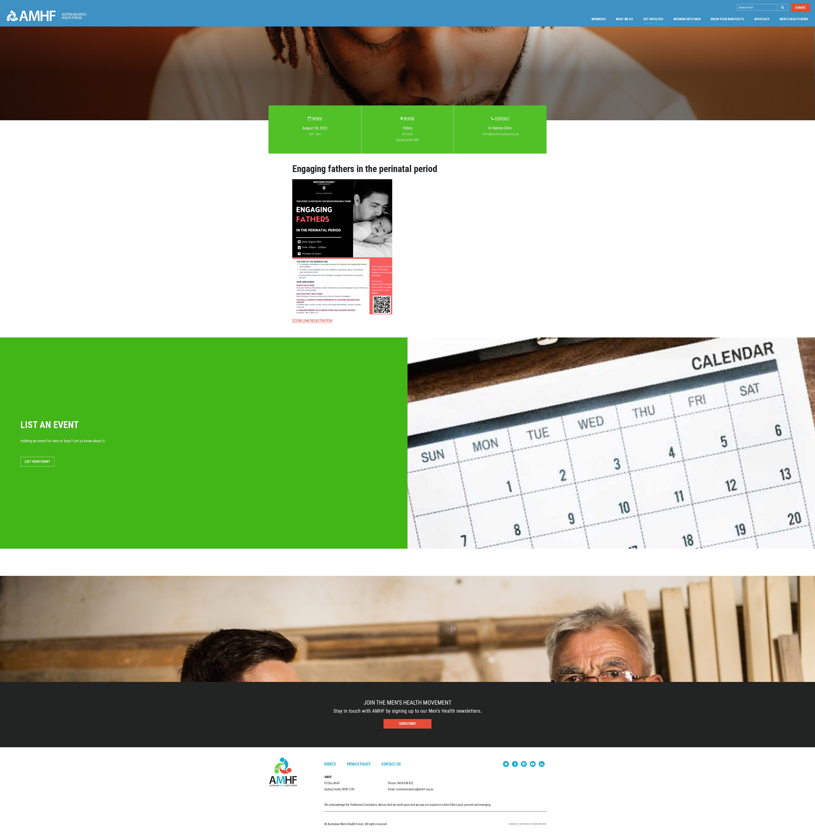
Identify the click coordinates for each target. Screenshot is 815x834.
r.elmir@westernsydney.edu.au (500, 134)
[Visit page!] (506, 764)
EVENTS (330, 764)
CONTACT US (391, 764)
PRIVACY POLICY (358, 764)
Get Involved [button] (655, 19)
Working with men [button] (687, 19)
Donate (800, 7)
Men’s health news (794, 19)
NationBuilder (540, 824)
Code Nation (524, 824)
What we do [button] (624, 19)
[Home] (46, 16)
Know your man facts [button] (727, 19)
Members (599, 19)
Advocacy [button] (761, 19)
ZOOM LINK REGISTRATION (312, 320)
